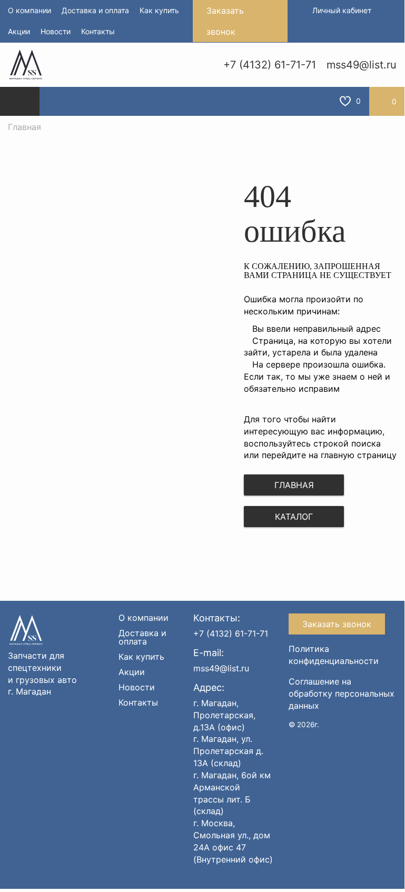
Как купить (159, 10)
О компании (29, 10)
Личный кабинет (341, 10)
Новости (56, 31)
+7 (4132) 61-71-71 (269, 64)
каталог (294, 516)
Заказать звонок (225, 21)
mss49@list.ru (362, 64)
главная (294, 485)
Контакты (98, 31)
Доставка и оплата (95, 10)
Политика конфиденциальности (334, 654)
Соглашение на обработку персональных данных (341, 693)
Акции (19, 31)
